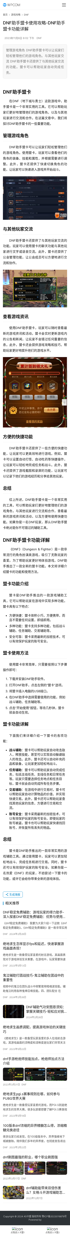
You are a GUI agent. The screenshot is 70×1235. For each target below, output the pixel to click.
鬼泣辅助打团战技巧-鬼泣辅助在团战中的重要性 (33, 977)
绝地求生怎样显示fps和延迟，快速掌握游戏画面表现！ (33, 946)
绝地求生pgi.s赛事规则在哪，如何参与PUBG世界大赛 (31, 1096)
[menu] (64, 4)
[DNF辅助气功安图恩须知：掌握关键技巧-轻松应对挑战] (13, 1011)
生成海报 (14, 894)
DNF (39, 38)
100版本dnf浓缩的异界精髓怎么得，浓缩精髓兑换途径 (35, 1128)
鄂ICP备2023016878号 (54, 1216)
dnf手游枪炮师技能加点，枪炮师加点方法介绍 (33, 1061)
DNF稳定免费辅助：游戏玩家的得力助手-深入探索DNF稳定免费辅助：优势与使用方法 (34, 914)
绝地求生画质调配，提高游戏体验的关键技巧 (34, 1029)
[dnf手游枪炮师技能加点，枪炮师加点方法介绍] (35, 1074)
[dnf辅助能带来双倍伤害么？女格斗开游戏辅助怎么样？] (13, 1192)
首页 (5, 14)
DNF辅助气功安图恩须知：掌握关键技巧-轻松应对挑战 (46, 1009)
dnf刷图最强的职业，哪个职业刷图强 (30, 1157)
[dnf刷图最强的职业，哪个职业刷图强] (35, 1168)
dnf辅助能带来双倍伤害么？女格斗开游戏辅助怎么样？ (46, 1190)
